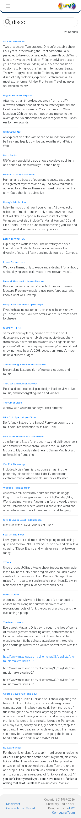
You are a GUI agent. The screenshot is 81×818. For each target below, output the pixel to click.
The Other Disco (12, 402)
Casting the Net (12, 131)
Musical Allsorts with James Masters (23, 281)
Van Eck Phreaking (14, 464)
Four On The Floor (13, 534)
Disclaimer (13, 804)
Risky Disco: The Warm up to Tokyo (23, 304)
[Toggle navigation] (8, 6)
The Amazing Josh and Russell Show (24, 364)
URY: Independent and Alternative (23, 436)
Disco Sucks (10, 155)
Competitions (15, 808)
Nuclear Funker (12, 747)
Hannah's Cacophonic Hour (19, 174)
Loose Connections (14, 262)
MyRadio (31, 808)
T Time (7, 562)
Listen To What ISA (14, 238)
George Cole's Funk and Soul (20, 693)
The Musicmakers (13, 622)
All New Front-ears (14, 41)
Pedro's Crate (11, 594)
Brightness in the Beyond (17, 95)
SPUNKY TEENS (12, 328)
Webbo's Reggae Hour (16, 487)
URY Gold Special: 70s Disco (19, 417)
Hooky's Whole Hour (15, 202)
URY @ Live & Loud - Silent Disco (22, 519)
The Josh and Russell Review (20, 383)
